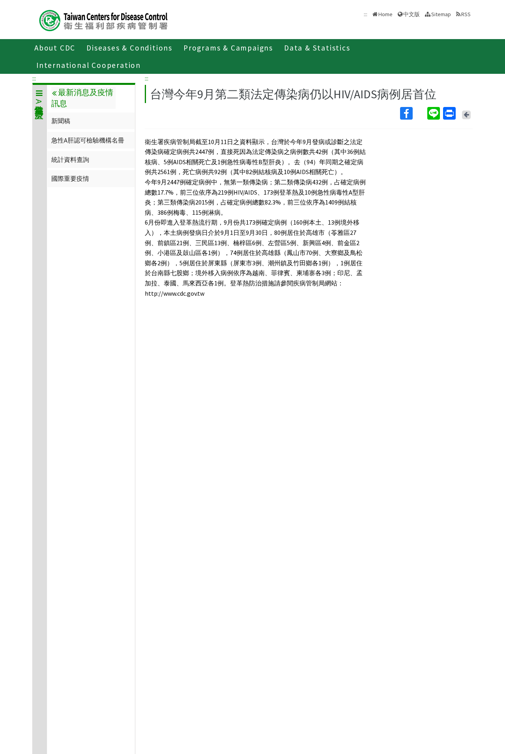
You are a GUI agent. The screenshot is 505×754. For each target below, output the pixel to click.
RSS (466, 14)
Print (450, 113)
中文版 (411, 13)
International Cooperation (88, 65)
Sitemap (441, 14)
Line (434, 113)
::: (34, 78)
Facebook (412, 113)
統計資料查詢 (70, 159)
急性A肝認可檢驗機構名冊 (87, 140)
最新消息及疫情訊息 (82, 98)
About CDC (54, 48)
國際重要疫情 (70, 178)
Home (385, 14)
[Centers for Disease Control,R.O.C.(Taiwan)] (103, 19)
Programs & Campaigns (228, 48)
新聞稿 (60, 121)
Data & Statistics (317, 48)
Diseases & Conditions (129, 48)
